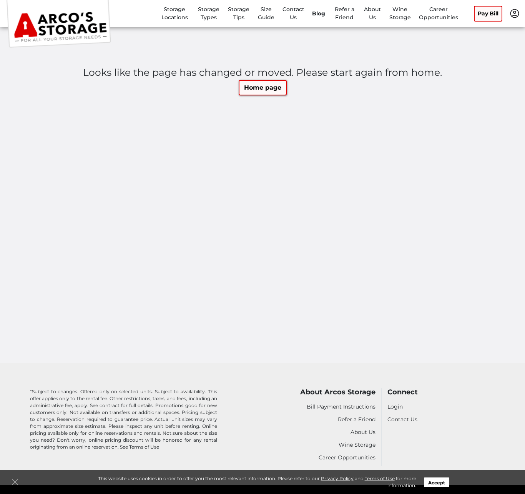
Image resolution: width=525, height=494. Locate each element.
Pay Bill (488, 13)
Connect (402, 392)
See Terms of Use (139, 447)
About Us (363, 432)
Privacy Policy (337, 478)
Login (395, 406)
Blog (318, 13)
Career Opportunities (347, 457)
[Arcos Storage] (60, 24)
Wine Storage (357, 444)
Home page (262, 87)
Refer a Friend (356, 419)
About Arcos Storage (337, 392)
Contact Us (402, 419)
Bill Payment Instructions (341, 406)
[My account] (514, 13)
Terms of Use (380, 478)
